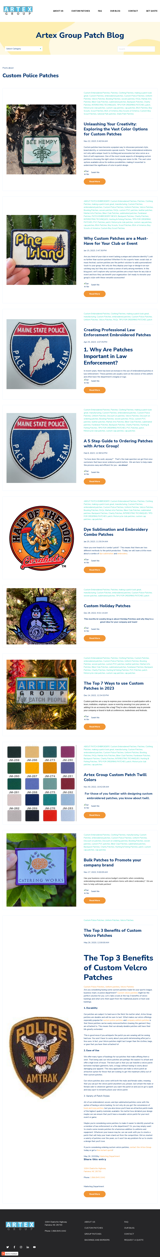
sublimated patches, (118, 101)
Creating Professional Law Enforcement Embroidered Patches (117, 332)
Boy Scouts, (113, 225)
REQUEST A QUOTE (134, 1240)
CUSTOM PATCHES (93, 1228)
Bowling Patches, (113, 98)
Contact (133, 11)
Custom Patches (80, 11)
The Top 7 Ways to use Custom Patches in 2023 (114, 686)
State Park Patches (125, 113)
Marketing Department (110, 1156)
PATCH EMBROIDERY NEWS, (104, 216)
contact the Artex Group (140, 1147)
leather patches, (146, 210)
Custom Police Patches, (134, 95)
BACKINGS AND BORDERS (97, 1240)
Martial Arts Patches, (93, 213)
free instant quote (105, 1150)
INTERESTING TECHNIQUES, (104, 104)
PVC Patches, (99, 222)
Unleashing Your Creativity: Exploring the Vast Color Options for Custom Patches (116, 129)
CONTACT (129, 1234)
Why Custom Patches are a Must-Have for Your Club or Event (116, 241)
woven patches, (128, 98)
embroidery (122, 553)
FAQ (100, 11)
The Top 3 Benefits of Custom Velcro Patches (113, 933)
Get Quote (152, 11)
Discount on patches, (116, 415)
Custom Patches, (96, 95)
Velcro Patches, (98, 98)
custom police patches (113, 1020)
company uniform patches (138, 1020)
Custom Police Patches (94, 986)
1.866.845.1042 (97, 1177)
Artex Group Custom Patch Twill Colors (115, 777)
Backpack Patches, (135, 101)
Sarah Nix (95, 172)
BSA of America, (111, 110)
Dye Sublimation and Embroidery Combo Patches (116, 532)
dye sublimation (106, 553)
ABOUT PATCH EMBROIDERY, (97, 201)
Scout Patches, (97, 110)
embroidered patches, (114, 95)
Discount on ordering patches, (115, 840)
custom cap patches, (115, 107)
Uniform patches (112, 986)
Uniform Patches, (131, 207)
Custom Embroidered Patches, (97, 92)
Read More (94, 181)
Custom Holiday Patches (107, 606)
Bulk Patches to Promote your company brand (112, 862)
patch (149, 319)
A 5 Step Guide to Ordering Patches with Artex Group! (118, 443)
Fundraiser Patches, (100, 424)
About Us (58, 11)
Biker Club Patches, (100, 101)
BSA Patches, (142, 107)
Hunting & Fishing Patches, (120, 219)
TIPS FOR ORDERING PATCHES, (131, 104)
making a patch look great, (103, 204)
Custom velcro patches (127, 992)
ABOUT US (89, 1222)
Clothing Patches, (126, 92)
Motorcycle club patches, (95, 107)
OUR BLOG (129, 1228)
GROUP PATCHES (92, 1234)
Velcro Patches (127, 920)
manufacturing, (121, 204)
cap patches (130, 430)
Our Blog (115, 11)
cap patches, (130, 107)
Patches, (114, 92)
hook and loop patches (94, 1108)
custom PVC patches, (128, 210)
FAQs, (138, 98)
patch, (148, 104)
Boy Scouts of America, (129, 110)
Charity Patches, (142, 216)
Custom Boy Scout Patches (113, 228)
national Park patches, (106, 113)
